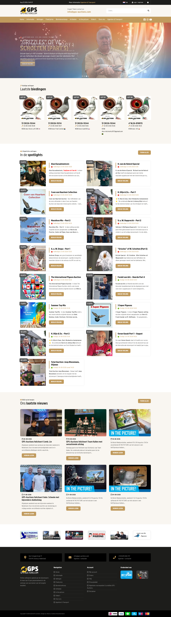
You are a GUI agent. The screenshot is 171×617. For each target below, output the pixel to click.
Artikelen (73, 19)
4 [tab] (88, 76)
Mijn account (93, 572)
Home (22, 19)
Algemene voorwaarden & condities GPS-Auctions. (101, 587)
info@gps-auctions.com (79, 12)
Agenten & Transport (114, 19)
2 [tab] (85, 76)
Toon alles (144, 152)
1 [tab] (83, 76)
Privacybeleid (93, 582)
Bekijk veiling (27, 64)
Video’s (93, 19)
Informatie (30, 19)
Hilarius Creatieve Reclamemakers (56, 613)
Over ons (102, 19)
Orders (91, 575)
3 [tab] (86, 76)
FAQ (90, 579)
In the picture (84, 19)
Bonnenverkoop (61, 19)
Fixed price (49, 19)
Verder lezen (29, 455)
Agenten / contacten (80, 558)
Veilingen (40, 19)
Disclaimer (92, 591)
